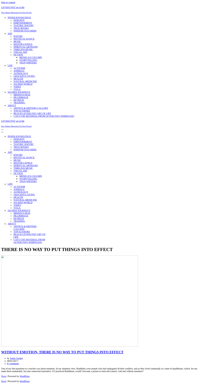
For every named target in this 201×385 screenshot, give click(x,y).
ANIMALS (19, 71)
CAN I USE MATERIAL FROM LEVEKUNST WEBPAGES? (44, 116)
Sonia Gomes (16, 358)
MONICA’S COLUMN (30, 57)
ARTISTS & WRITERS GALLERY (31, 108)
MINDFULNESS (22, 95)
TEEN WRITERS (28, 62)
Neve (3, 376)
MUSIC (17, 41)
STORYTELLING (28, 60)
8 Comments (13, 363)
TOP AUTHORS (22, 111)
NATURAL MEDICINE (25, 81)
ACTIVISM (19, 68)
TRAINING (19, 102)
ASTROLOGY (21, 73)
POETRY (18, 36)
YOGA (17, 89)
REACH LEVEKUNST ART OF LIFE (32, 113)
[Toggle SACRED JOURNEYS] (53, 210)
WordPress (25, 376)
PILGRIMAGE (21, 97)
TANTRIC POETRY (24, 25)
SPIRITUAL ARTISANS (26, 47)
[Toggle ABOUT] (53, 224)
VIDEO (17, 86)
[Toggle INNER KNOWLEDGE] (53, 136)
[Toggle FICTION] (53, 173)
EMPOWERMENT (23, 23)
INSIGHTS (19, 20)
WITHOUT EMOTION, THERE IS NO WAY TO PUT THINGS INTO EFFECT (62, 352)
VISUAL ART (20, 52)
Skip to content (8, 2)
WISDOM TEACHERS (25, 31)
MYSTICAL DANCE (24, 39)
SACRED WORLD (23, 84)
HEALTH (18, 79)
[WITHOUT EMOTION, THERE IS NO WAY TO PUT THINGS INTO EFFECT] (69, 346)
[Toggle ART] (53, 152)
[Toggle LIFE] (53, 184)
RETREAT (19, 100)
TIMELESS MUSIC (23, 49)
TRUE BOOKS (21, 28)
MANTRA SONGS (23, 44)
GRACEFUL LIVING (24, 76)
